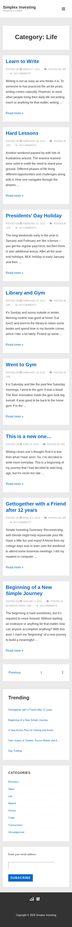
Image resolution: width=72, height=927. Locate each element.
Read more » (14, 113)
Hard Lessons (22, 133)
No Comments (22, 73)
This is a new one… (28, 436)
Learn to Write (22, 61)
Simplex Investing (19, 7)
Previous (15, 672)
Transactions (15, 825)
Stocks (12, 810)
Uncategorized (16, 832)
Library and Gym (25, 293)
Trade (11, 817)
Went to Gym (21, 364)
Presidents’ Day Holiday (34, 215)
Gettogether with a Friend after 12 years (30, 709)
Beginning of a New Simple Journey (28, 720)
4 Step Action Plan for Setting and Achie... (31, 730)
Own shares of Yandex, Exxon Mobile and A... (34, 740)
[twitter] (38, 898)
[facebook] (32, 898)
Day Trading (15, 750)
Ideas (22, 605)
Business (11, 605)
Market (12, 803)
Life (63, 69)
